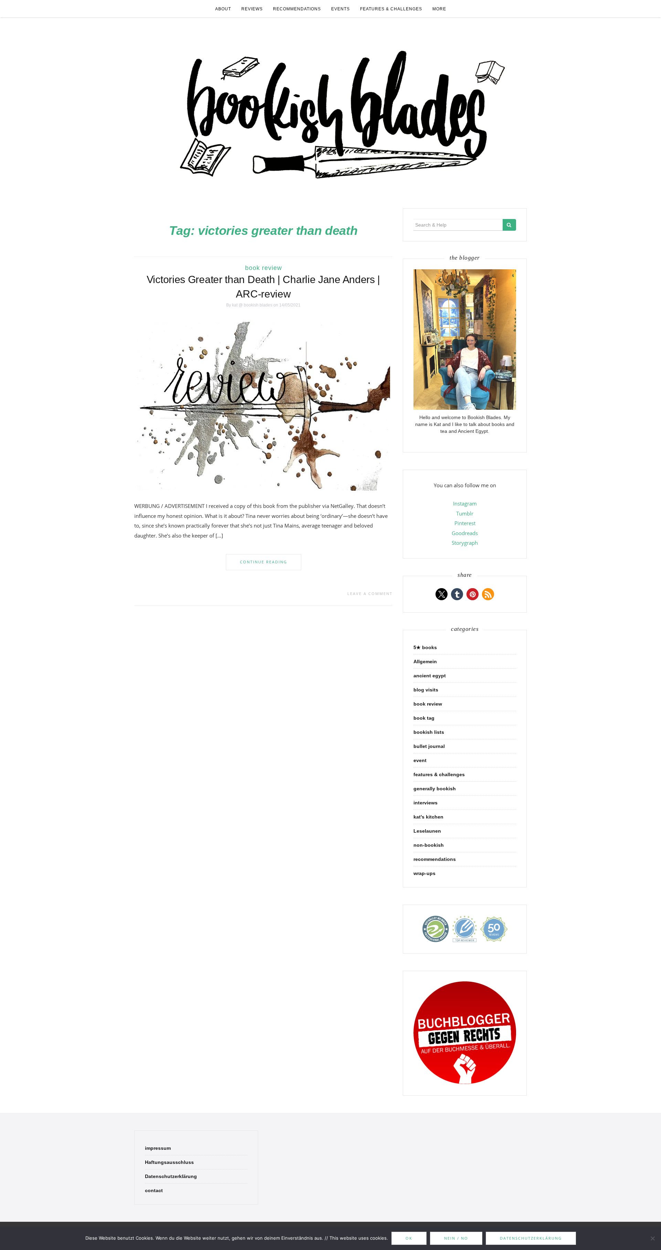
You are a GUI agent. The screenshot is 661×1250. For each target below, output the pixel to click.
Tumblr (464, 513)
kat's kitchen (428, 817)
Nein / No (456, 1238)
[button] (442, 594)
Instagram (465, 503)
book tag (423, 718)
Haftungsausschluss (169, 1162)
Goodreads (465, 533)
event (420, 760)
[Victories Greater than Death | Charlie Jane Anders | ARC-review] (263, 406)
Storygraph (465, 542)
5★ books (425, 647)
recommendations (297, 9)
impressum (158, 1148)
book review (263, 267)
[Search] (509, 225)
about (223, 9)
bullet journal (429, 746)
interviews (425, 802)
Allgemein (425, 661)
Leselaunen (427, 831)
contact (154, 1190)
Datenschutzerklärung (171, 1176)
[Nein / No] (652, 1238)
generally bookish (434, 788)
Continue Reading (263, 561)
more (439, 9)
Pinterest (464, 523)
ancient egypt (429, 675)
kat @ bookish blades (252, 305)
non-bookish (428, 845)
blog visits (425, 689)
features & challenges (391, 9)
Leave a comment (369, 593)
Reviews (252, 9)
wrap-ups (424, 873)
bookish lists (428, 732)
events (340, 9)
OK (409, 1238)
